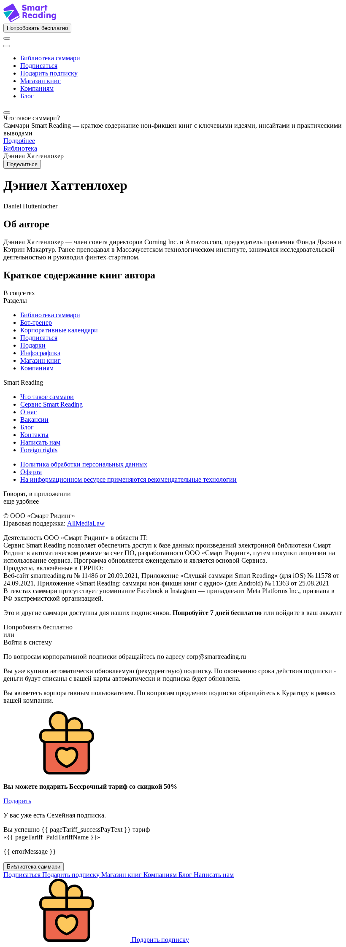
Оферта (31, 471)
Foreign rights (38, 449)
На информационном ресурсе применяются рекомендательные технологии (128, 479)
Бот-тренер (36, 322)
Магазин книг (40, 80)
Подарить (17, 800)
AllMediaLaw (86, 523)
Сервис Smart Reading (51, 404)
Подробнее (19, 140)
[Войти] (6, 38)
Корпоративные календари (59, 330)
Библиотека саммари (50, 58)
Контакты (34, 434)
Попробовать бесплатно (37, 28)
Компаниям (37, 88)
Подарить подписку (49, 73)
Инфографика (40, 352)
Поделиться (22, 164)
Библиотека (20, 148)
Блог (27, 96)
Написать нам (40, 442)
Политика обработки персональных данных (83, 464)
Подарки (33, 345)
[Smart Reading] (29, 19)
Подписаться (38, 65)
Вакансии (34, 419)
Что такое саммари (47, 396)
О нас (28, 411)
